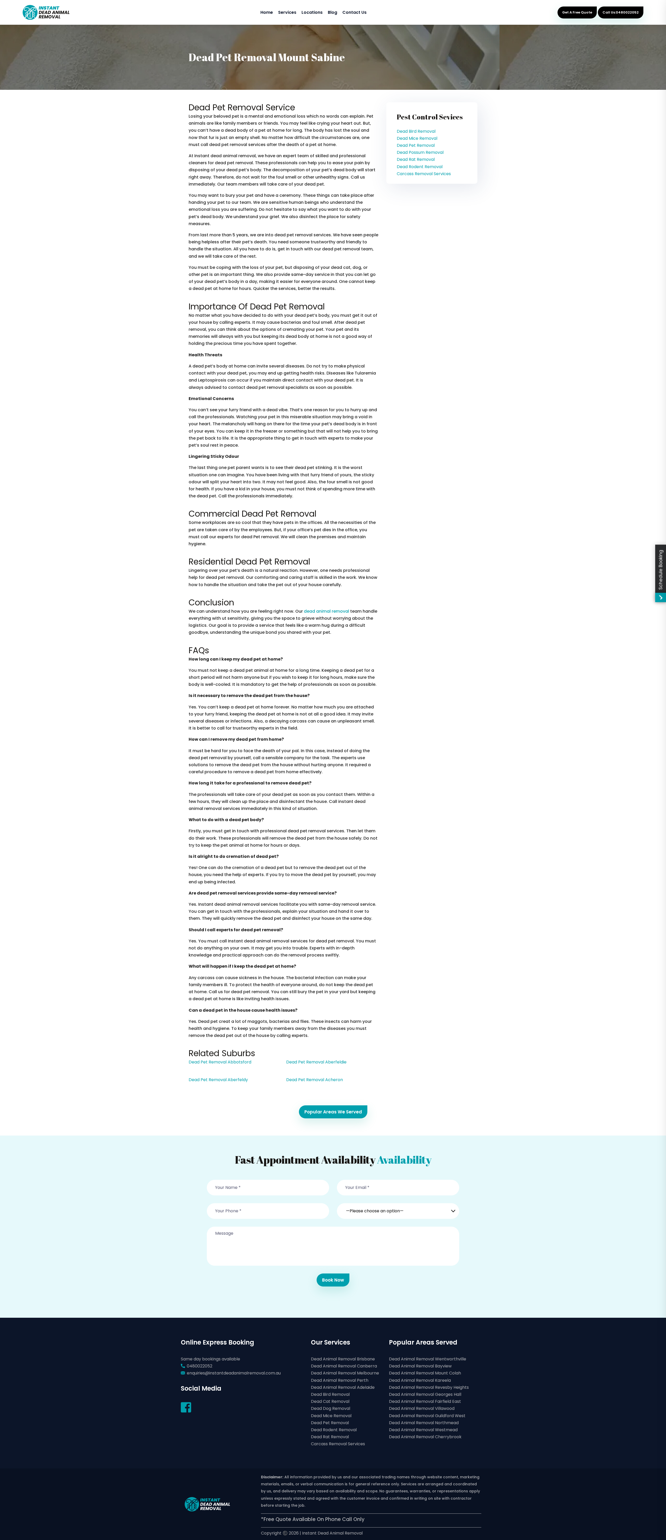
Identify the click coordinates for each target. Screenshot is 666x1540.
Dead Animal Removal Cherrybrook (425, 1437)
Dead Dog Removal (330, 1408)
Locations (312, 12)
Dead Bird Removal (416, 131)
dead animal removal (326, 611)
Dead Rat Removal (416, 159)
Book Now (333, 1280)
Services (287, 12)
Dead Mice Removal (417, 138)
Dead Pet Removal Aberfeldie (316, 1062)
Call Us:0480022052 (621, 12)
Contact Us (354, 12)
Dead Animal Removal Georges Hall (425, 1394)
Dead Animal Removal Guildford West (427, 1416)
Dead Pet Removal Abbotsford (220, 1062)
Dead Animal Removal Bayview (420, 1366)
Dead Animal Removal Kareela (420, 1380)
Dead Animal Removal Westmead (423, 1430)
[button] (398, 1208)
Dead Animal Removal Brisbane (343, 1359)
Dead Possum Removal (420, 152)
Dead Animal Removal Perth (339, 1380)
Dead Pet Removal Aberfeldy (218, 1080)
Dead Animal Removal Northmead (424, 1423)
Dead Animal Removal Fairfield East (425, 1401)
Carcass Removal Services (424, 174)
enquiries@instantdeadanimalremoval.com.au (234, 1373)
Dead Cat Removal (330, 1401)
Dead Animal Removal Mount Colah (425, 1373)
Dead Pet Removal (416, 145)
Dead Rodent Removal (420, 167)
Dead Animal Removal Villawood (421, 1408)
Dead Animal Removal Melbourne (345, 1373)
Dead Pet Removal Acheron (314, 1080)
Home (266, 12)
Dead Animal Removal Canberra (344, 1366)
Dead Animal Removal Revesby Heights (429, 1387)
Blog (332, 12)
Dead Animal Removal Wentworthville (427, 1359)
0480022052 (199, 1366)
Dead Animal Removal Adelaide (343, 1387)
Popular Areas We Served (333, 1112)
